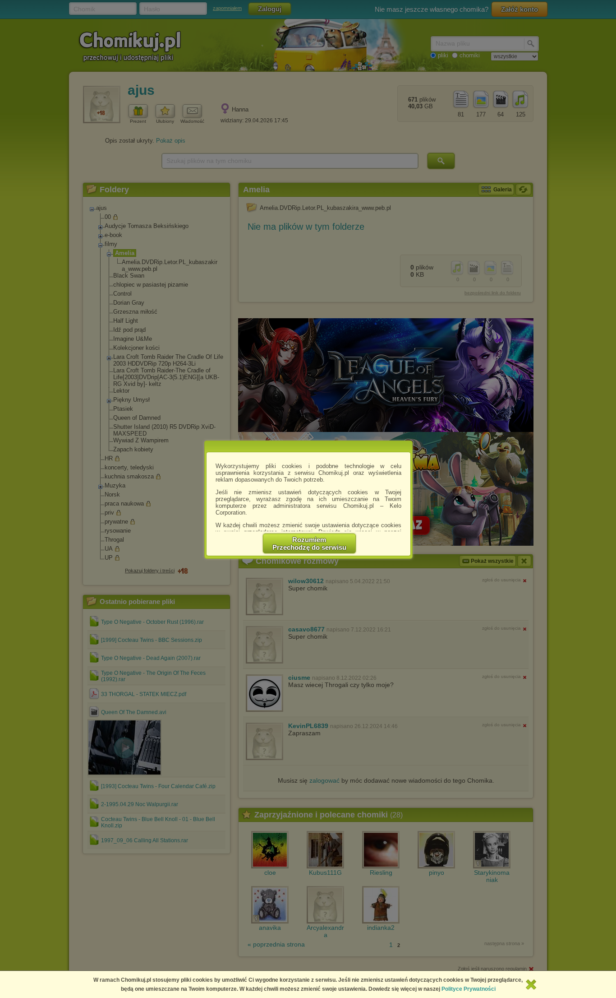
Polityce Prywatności (468, 989)
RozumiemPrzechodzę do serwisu (309, 543)
